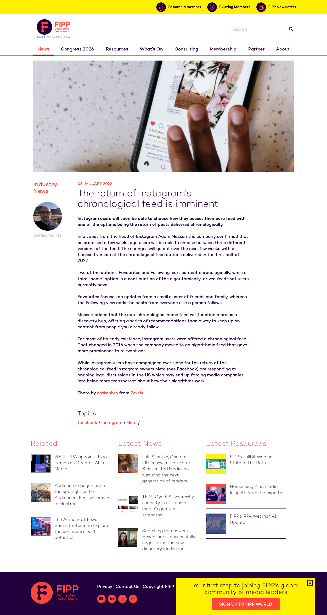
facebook (87, 423)
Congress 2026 (77, 49)
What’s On (151, 49)
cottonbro (107, 393)
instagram (111, 423)
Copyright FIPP (158, 587)
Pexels (136, 393)
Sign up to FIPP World (245, 604)
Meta (131, 423)
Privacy (104, 587)
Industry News (45, 188)
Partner (256, 49)
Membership (223, 49)
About (282, 49)
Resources (117, 49)
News (43, 49)
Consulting (186, 49)
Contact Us (127, 587)
